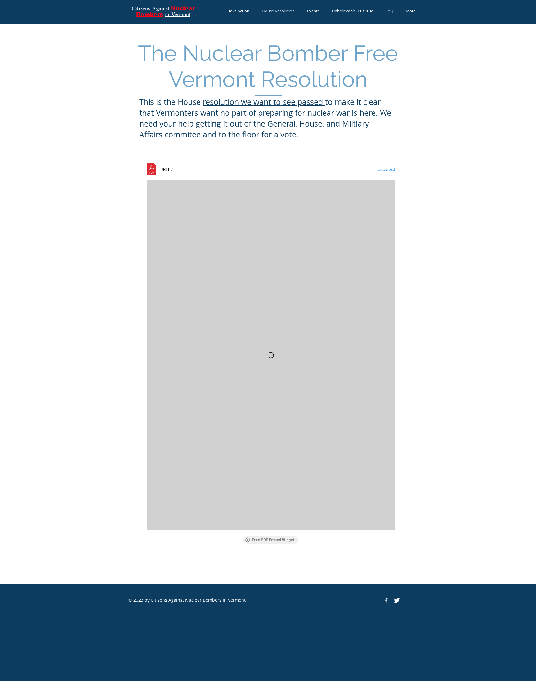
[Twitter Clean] (396, 600)
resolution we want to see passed (264, 102)
